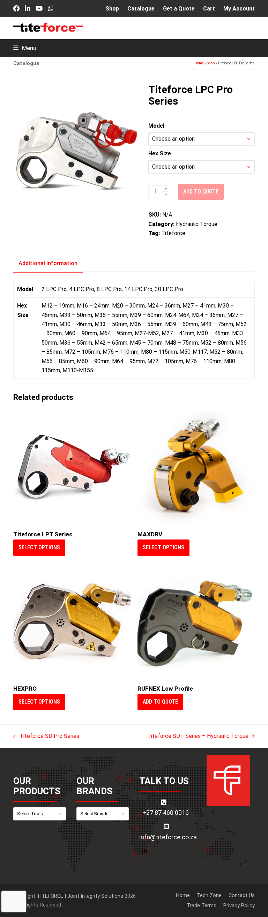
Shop (211, 63)
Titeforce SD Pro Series (46, 737)
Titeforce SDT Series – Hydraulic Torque (197, 737)
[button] (24, 47)
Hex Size (159, 153)
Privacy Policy (239, 905)
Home (199, 63)
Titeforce (173, 233)
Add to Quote (160, 701)
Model (156, 125)
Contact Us (242, 895)
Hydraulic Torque (196, 224)
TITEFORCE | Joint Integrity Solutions (80, 896)
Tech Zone (209, 895)
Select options (39, 547)
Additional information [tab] (47, 263)
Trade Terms (201, 905)
